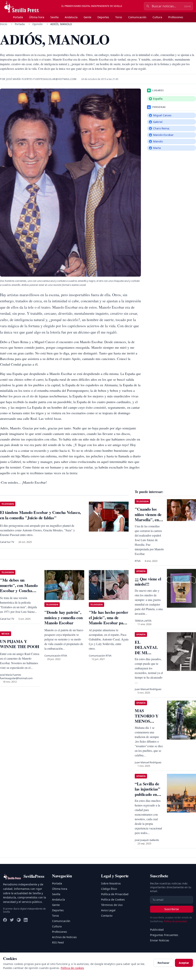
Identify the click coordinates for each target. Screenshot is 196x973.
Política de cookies (72, 968)
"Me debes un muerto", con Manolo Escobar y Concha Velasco (19, 588)
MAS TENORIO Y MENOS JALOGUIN (146, 718)
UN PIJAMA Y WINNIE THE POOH (19, 644)
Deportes (103, 17)
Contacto (106, 915)
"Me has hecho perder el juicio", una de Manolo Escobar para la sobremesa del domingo (108, 622)
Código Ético (109, 889)
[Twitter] (12, 920)
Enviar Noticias (159, 940)
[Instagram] (19, 920)
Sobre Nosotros (111, 883)
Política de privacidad (175, 921)
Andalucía (71, 17)
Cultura (157, 17)
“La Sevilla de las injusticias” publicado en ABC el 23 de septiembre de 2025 (147, 797)
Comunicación (137, 17)
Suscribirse (171, 909)
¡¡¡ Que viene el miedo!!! (148, 581)
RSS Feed (58, 942)
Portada (18, 17)
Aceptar (184, 963)
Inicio (3, 24)
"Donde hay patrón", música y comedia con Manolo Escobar (63, 617)
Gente (87, 17)
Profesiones (175, 17)
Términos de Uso (111, 905)
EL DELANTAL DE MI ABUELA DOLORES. (146, 652)
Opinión (37, 24)
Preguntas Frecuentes (164, 935)
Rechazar (163, 963)
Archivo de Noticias (64, 937)
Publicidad (157, 929)
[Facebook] (5, 920)
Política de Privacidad (114, 894)
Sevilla (54, 17)
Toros (118, 17)
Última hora (36, 17)
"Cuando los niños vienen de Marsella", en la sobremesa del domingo (149, 519)
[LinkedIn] (26, 920)
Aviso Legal (108, 910)
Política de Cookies (113, 899)
